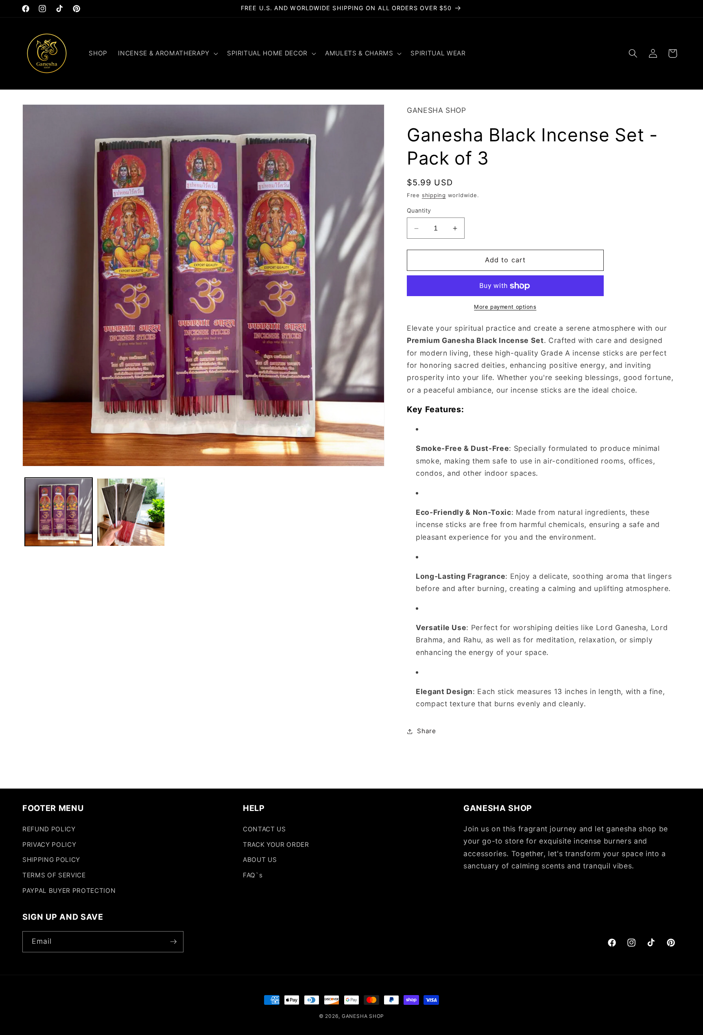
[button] (167, 53)
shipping (434, 195)
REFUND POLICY (49, 829)
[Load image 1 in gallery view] (59, 512)
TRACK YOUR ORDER (276, 844)
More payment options (505, 307)
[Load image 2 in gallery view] (131, 512)
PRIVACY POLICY (49, 844)
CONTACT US (264, 829)
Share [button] (426, 731)
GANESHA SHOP (363, 1016)
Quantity (419, 210)
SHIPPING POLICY (51, 860)
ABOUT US (260, 860)
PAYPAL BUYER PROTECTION (69, 890)
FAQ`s (252, 875)
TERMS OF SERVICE (54, 875)
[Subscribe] (173, 941)
